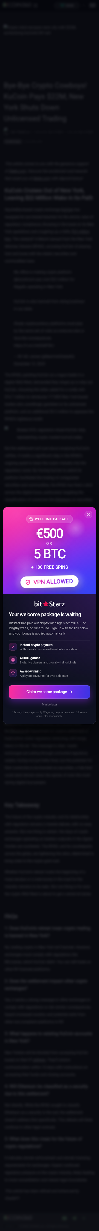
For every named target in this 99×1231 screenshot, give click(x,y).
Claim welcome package (46, 692)
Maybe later (49, 704)
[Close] (88, 514)
